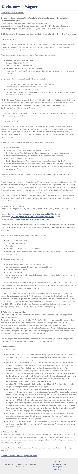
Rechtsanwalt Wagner (20, 6)
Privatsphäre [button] (57, 467)
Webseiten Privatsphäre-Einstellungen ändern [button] (58, 227)
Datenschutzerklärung (58, 464)
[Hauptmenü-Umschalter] (74, 6)
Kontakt (58, 461)
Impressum (58, 470)
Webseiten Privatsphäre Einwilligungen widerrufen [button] (19, 456)
